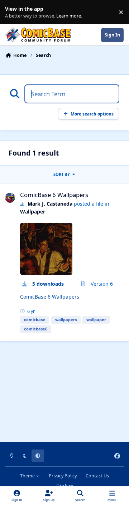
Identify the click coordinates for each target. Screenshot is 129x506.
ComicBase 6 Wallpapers (54, 195)
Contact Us (97, 476)
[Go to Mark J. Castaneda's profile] (10, 198)
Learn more (14, 12)
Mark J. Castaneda (50, 203)
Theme (28, 476)
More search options (92, 114)
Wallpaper (32, 211)
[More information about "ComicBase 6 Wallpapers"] (46, 249)
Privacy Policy (63, 476)
